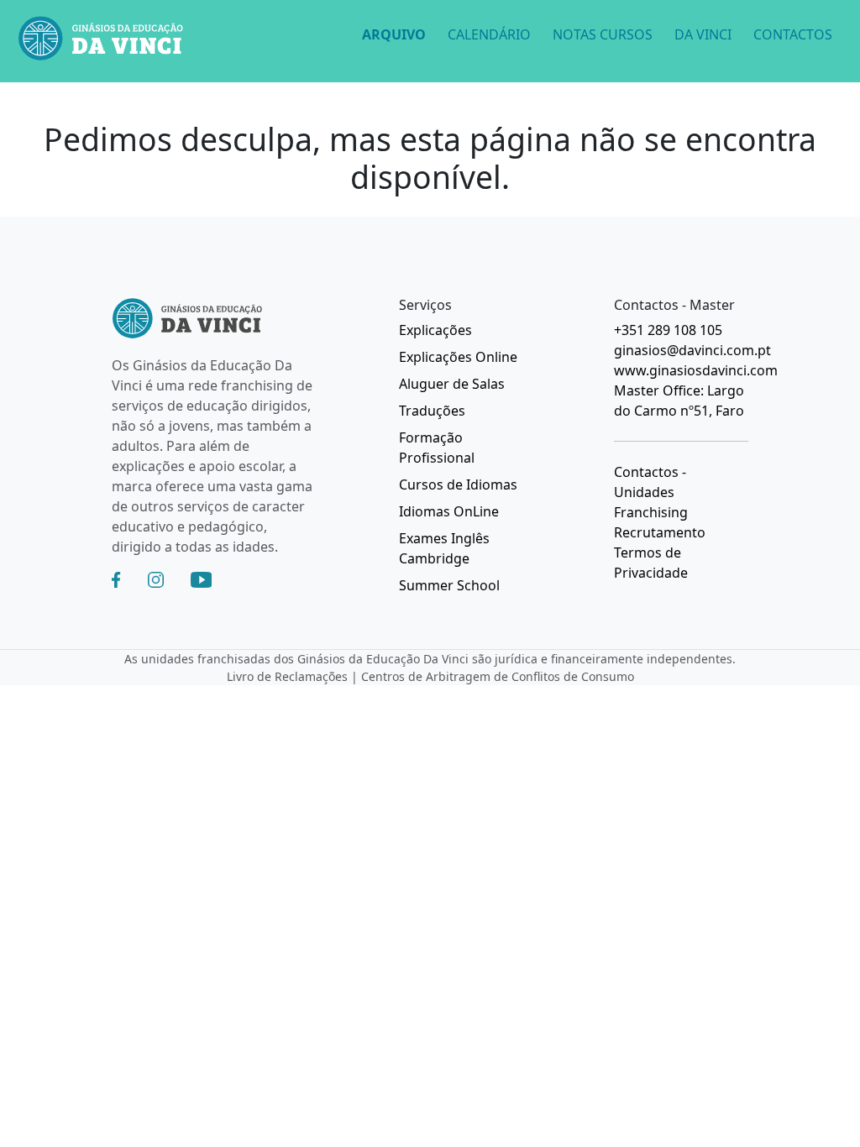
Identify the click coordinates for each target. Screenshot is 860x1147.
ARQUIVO (394, 34)
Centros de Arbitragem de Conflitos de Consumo (497, 676)
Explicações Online (458, 357)
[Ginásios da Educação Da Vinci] (101, 40)
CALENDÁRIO (489, 34)
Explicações (435, 330)
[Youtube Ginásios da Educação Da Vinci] (201, 580)
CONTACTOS (792, 34)
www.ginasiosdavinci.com (696, 370)
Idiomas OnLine (449, 511)
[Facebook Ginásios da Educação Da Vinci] (116, 580)
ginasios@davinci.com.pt (692, 350)
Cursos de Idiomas (458, 484)
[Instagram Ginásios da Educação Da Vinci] (156, 580)
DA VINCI (703, 34)
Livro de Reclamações (287, 676)
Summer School (449, 585)
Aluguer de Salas (452, 383)
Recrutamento (659, 532)
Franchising (651, 512)
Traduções (432, 410)
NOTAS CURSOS (603, 34)
